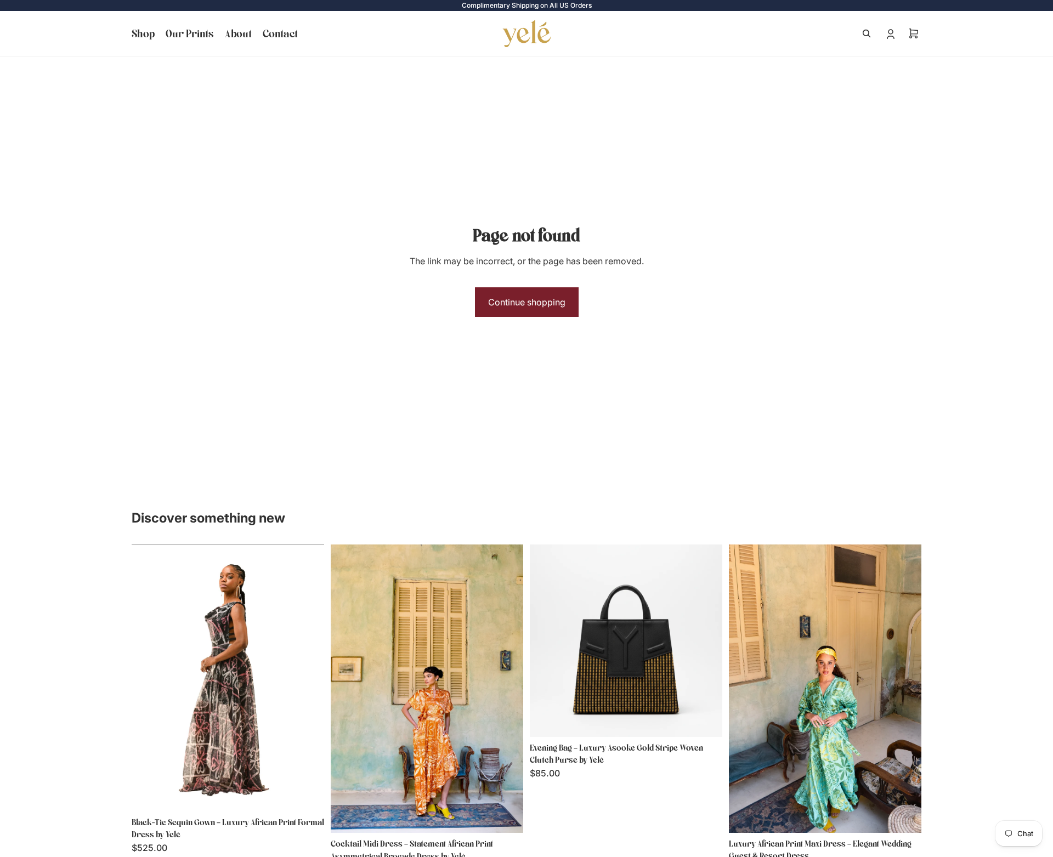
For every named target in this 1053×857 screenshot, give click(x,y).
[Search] (866, 33)
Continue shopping (526, 302)
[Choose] (307, 794)
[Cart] (914, 33)
